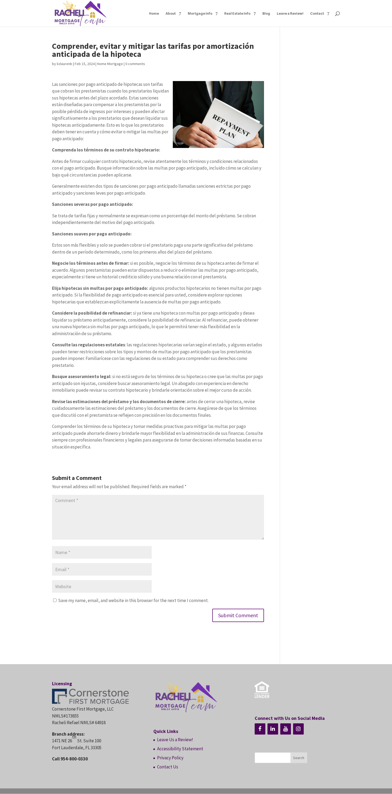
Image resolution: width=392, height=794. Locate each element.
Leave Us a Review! (175, 740)
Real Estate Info (237, 13)
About (171, 13)
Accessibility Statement (180, 749)
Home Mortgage (110, 63)
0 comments (135, 63)
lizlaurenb (64, 63)
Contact (317, 13)
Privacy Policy (170, 758)
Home (154, 13)
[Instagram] (298, 729)
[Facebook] (260, 729)
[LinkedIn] (272, 729)
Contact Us (167, 767)
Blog (266, 13)
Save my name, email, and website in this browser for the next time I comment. (133, 600)
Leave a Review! (290, 13)
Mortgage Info (200, 13)
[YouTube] (285, 729)
